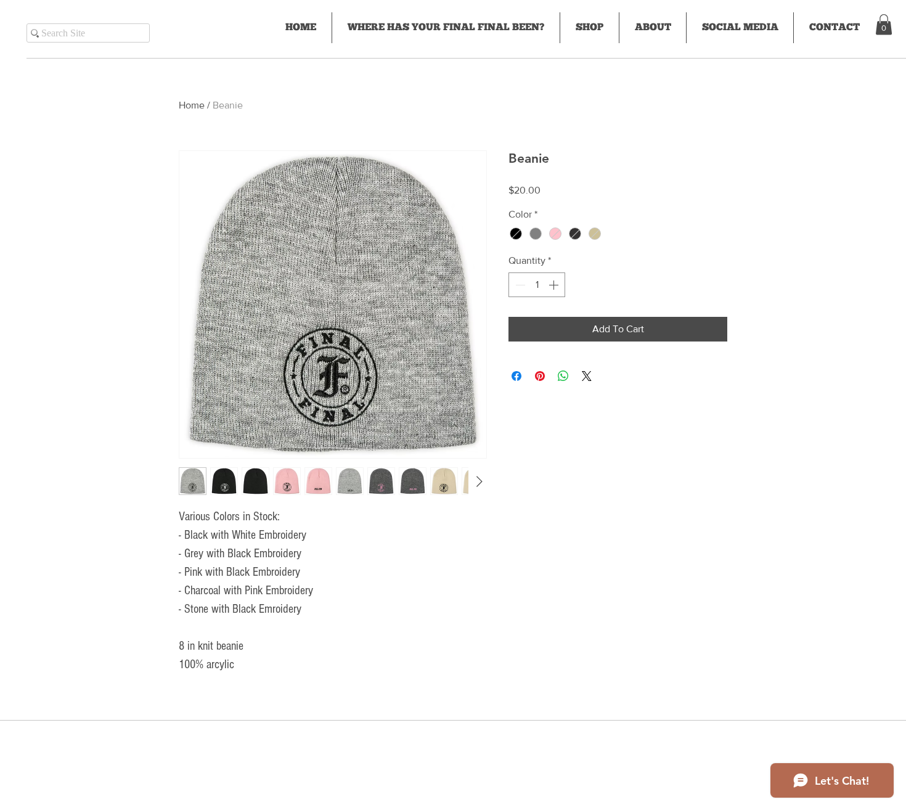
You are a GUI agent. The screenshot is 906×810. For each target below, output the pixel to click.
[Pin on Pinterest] (540, 376)
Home (192, 105)
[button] (883, 24)
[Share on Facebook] (516, 376)
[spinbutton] (537, 285)
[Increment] (554, 285)
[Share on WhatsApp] (563, 376)
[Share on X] (586, 376)
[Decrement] (519, 285)
